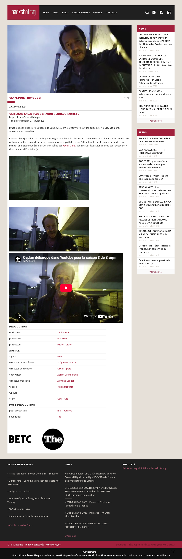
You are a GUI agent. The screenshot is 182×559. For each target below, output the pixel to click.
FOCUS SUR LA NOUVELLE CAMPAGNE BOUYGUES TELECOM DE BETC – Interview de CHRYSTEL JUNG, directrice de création (155, 62)
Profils (97, 12)
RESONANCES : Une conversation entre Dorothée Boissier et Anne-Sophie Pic (155, 190)
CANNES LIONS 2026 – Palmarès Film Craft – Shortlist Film (156, 94)
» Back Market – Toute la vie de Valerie (27, 516)
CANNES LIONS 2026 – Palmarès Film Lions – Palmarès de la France (151, 80)
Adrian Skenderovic (67, 374)
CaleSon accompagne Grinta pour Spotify (154, 262)
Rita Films (62, 338)
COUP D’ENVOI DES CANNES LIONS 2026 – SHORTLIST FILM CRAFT (155, 109)
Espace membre (81, 12)
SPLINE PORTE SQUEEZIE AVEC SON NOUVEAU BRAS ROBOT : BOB (155, 205)
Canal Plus (62, 398)
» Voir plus (70, 535)
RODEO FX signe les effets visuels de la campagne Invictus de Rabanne (153, 164)
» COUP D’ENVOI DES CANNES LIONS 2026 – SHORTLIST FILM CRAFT (87, 525)
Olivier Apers (64, 368)
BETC (60, 356)
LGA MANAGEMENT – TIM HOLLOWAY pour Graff (152, 151)
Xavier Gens (69, 145)
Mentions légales (53, 544)
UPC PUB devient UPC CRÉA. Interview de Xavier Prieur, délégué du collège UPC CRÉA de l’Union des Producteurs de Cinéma (155, 41)
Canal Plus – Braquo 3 (25, 97)
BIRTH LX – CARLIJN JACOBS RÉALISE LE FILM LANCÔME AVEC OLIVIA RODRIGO (154, 219)
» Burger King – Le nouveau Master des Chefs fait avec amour (33, 482)
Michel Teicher (65, 344)
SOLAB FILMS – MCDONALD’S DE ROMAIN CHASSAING (154, 140)
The (59, 416)
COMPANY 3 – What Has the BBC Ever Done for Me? (153, 177)
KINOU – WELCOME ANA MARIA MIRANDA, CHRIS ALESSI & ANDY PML (155, 234)
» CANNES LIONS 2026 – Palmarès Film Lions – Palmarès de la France (88, 503)
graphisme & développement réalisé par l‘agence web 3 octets (145, 544)
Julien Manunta (65, 386)
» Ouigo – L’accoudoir (18, 491)
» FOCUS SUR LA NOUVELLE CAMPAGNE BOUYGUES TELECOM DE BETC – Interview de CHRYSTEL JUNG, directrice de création (91, 491)
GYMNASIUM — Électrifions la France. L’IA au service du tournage (155, 249)
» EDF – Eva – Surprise (18, 509)
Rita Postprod (64, 410)
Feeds (65, 12)
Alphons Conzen (65, 380)
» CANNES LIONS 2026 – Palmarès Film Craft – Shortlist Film (88, 514)
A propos (111, 12)
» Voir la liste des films (20, 525)
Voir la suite (155, 120)
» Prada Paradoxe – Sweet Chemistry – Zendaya (32, 473)
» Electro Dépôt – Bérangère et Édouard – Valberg (29, 500)
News (56, 12)
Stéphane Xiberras (67, 362)
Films (46, 12)
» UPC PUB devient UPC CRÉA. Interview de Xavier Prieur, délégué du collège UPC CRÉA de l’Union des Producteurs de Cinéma (91, 477)
